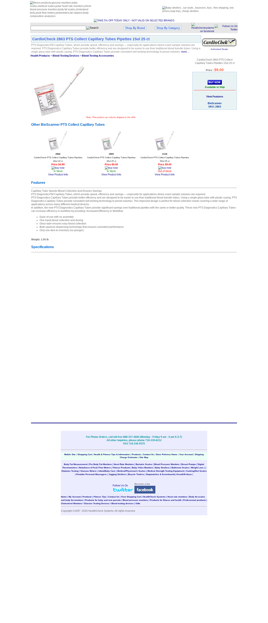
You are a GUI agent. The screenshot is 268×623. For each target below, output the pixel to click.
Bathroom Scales (180, 467)
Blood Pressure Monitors (166, 464)
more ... (185, 51)
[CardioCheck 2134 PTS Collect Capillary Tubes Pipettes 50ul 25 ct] (164, 140)
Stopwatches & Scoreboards (160, 474)
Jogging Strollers (117, 474)
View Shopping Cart (131, 497)
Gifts (137, 503)
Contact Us (148, 454)
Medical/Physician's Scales (131, 471)
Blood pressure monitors (135, 500)
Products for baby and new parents (103, 500)
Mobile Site (70, 454)
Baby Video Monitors (142, 467)
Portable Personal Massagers (91, 474)
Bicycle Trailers (136, 474)
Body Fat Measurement (75, 464)
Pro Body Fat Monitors (100, 464)
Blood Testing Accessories (98, 55)
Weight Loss (197, 467)
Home (174, 454)
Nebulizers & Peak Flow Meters (95, 467)
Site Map (143, 457)
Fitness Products (121, 467)
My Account (75, 497)
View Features (214, 96)
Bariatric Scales (144, 464)
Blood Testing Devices (66, 55)
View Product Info (58, 174)
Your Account (186, 454)
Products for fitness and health (165, 500)
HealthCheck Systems (154, 497)
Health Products (40, 55)
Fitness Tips (100, 497)
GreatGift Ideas (184, 474)
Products (136, 454)
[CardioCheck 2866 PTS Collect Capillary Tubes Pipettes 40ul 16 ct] (58, 140)
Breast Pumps (188, 464)
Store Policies (163, 454)
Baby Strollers (162, 467)
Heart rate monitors (177, 497)
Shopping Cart (84, 454)
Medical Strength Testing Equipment (165, 471)
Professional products (194, 500)
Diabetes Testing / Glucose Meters (79, 471)
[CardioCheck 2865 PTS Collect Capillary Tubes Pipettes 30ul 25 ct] (111, 140)
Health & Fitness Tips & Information (112, 454)
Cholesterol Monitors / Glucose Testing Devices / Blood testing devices (97, 503)
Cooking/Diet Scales (196, 471)
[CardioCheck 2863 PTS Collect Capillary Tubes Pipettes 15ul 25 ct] (58, 91)
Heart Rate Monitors (124, 464)
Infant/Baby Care (106, 471)
